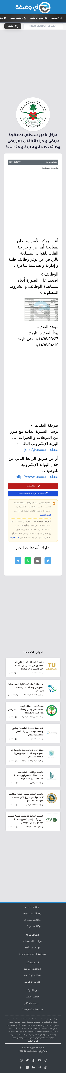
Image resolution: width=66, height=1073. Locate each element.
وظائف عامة (32, 935)
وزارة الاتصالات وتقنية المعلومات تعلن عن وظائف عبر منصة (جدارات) (25, 687)
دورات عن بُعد (32, 948)
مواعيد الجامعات (32, 941)
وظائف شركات (32, 920)
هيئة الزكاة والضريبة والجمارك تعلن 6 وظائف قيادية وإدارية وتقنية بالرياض (27, 753)
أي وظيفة (36, 1051)
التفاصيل (14, 538)
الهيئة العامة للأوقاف (33, 827)
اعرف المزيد (45, 515)
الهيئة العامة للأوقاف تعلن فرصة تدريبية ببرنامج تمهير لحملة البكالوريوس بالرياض (25, 819)
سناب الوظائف (32, 975)
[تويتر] (27, 1061)
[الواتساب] (45, 1068)
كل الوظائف (32, 963)
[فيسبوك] (39, 1061)
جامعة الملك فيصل (33, 805)
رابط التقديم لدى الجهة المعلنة (32, 494)
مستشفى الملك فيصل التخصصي (30, 717)
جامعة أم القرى (35, 783)
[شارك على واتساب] (28, 560)
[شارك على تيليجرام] (18, 560)
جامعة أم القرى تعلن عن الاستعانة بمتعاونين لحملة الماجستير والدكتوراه (28, 775)
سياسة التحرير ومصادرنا (32, 954)
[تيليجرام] (39, 1068)
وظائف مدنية (51, 162)
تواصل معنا (32, 997)
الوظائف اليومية (32, 969)
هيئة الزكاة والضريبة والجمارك (30, 761)
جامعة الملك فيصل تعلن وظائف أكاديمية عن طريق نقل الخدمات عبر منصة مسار (26, 797)
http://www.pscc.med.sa (37, 476)
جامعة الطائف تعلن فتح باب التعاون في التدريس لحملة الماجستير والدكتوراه (28, 665)
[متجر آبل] (27, 1068)
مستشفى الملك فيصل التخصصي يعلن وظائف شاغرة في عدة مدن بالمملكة (25, 709)
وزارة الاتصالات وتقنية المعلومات (30, 695)
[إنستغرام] (21, 1061)
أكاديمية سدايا (36, 739)
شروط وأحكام (32, 1003)
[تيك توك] (45, 1061)
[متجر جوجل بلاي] (21, 1068)
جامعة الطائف (36, 673)
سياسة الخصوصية (32, 1010)
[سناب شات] (33, 1061)
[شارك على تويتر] (48, 560)
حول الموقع (32, 990)
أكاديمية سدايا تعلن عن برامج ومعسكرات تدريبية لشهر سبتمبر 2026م (27, 731)
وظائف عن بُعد (32, 926)
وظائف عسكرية (32, 914)
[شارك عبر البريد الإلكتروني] (37, 560)
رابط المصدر (32, 486)
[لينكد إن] (33, 1068)
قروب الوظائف (32, 982)
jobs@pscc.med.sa (41, 449)
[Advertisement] (33, 63)
